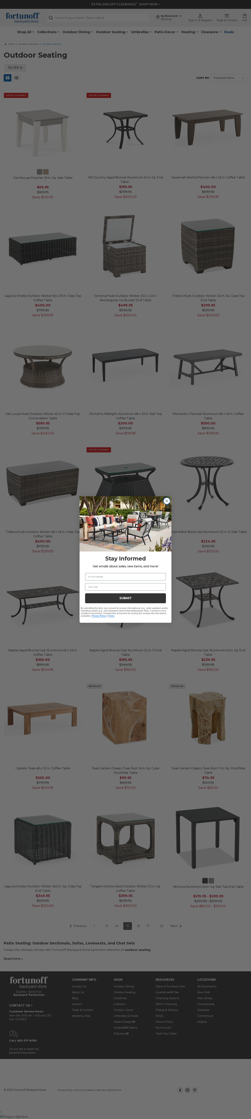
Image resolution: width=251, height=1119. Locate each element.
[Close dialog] (167, 501)
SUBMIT (125, 598)
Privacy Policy (99, 616)
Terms (111, 616)
